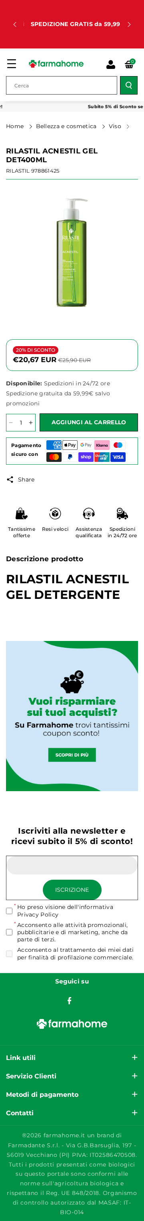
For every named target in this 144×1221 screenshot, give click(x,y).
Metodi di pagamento (42, 1094)
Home (16, 126)
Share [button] (26, 479)
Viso (116, 126)
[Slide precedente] (15, 24)
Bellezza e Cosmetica (67, 126)
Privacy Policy (37, 914)
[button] (11, 64)
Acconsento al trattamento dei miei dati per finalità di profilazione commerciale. (75, 953)
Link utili (21, 1058)
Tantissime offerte (21, 532)
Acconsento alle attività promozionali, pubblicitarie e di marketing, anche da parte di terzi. (72, 932)
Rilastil (18, 170)
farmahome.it (64, 1135)
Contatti (20, 1113)
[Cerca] (129, 85)
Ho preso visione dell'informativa (65, 910)
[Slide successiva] (129, 24)
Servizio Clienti (31, 1076)
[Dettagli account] (111, 64)
